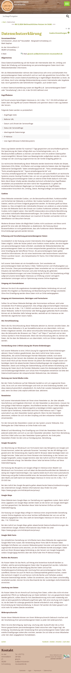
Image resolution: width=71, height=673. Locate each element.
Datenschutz (48, 670)
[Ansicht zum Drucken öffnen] (69, 29)
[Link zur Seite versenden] (66, 29)
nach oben (66, 642)
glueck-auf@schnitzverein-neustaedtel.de (45, 54)
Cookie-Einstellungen (59, 32)
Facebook (45, 642)
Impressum (37, 670)
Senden (52, 642)
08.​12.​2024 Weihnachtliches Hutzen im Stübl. (33, 24)
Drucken (58, 642)
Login (29, 670)
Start (4, 22)
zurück (3, 642)
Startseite (22, 670)
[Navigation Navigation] (67, 3)
